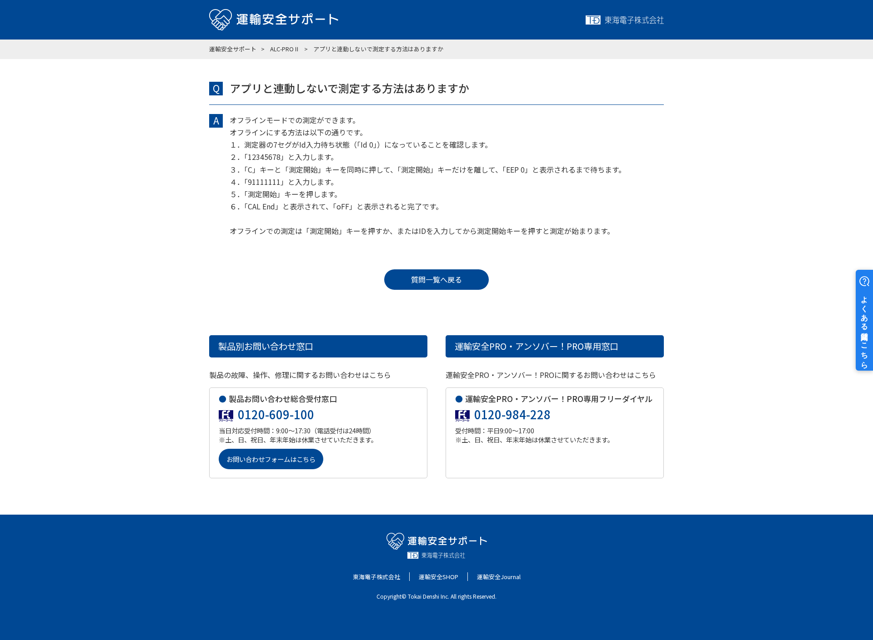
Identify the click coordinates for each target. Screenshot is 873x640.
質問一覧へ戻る (436, 279)
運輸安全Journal (499, 576)
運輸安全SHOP (438, 576)
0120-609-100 (276, 414)
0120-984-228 (512, 414)
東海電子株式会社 (376, 576)
